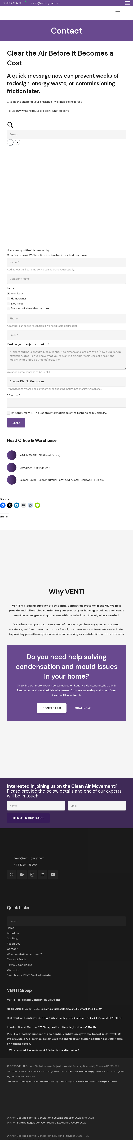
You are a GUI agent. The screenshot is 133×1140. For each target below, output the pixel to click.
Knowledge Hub (103, 1081)
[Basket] (126, 13)
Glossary (54, 1081)
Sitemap (23, 1081)
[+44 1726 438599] (10, 864)
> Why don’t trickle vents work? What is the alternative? (43, 1050)
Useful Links (12, 1081)
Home (10, 928)
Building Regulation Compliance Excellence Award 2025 (51, 1122)
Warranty (13, 970)
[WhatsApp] (26, 1)
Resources (13, 943)
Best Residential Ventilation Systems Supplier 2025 (49, 1118)
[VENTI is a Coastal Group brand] (66, 1098)
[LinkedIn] (42, 874)
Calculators (65, 1081)
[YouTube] (53, 874)
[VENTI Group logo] (16, 13)
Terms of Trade (16, 959)
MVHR (114, 1081)
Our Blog (12, 938)
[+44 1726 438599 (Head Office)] (13, 455)
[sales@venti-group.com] (13, 467)
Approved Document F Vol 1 (83, 1081)
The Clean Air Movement (38, 1081)
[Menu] (118, 13)
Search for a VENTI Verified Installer (29, 975)
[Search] (122, 921)
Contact (12, 949)
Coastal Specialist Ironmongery (81, 1071)
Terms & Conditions (19, 965)
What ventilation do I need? (24, 954)
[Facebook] (22, 874)
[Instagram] (32, 874)
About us (13, 933)
